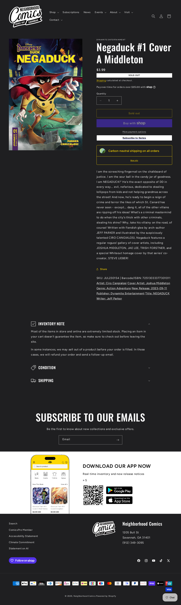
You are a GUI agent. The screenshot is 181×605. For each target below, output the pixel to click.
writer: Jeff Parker (109, 298)
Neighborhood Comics (84, 596)
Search (13, 523)
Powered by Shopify (106, 596)
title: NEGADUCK (157, 293)
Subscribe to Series (134, 137)
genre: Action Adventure (114, 288)
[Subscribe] (117, 439)
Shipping (101, 80)
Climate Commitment (21, 542)
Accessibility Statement (23, 536)
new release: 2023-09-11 (149, 288)
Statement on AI (19, 548)
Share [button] (103, 269)
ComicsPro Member (21, 529)
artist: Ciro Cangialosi (112, 283)
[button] (53, 12)
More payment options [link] (134, 131)
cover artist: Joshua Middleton (148, 283)
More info (134, 160)
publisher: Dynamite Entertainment (121, 293)
